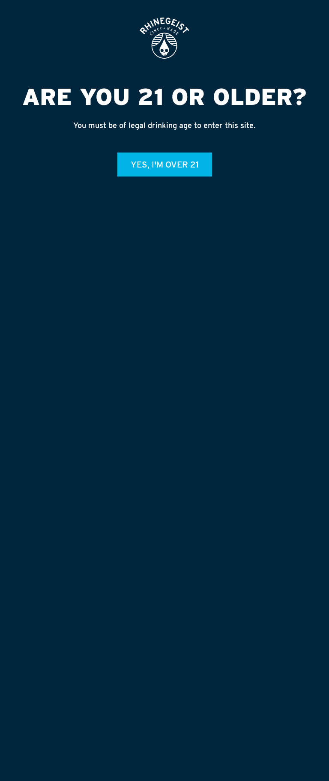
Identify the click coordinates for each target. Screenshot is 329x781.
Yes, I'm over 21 (165, 164)
